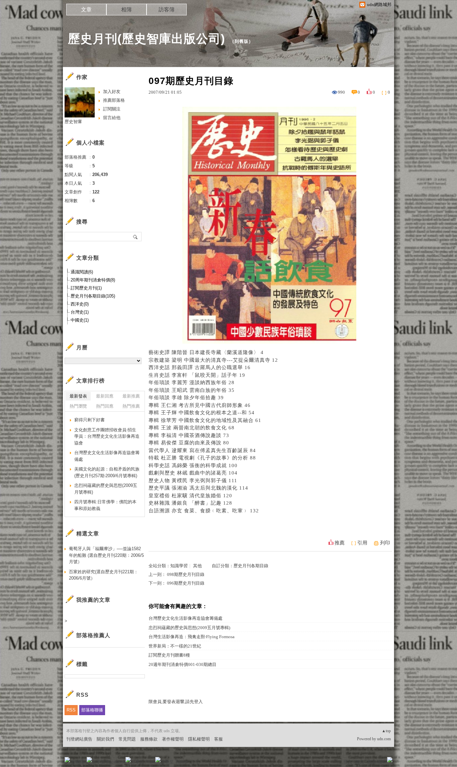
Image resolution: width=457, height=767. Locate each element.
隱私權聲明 (199, 739)
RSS (71, 709)
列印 (385, 542)
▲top (386, 731)
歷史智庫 (73, 121)
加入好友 (111, 91)
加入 (359, 761)
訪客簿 (167, 9)
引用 (362, 542)
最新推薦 (131, 396)
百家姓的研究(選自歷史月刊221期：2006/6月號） (103, 575)
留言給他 (111, 117)
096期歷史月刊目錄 (185, 583)
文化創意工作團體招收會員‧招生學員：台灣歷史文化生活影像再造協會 (107, 436)
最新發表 (78, 396)
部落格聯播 (92, 709)
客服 (218, 739)
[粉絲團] (67, 759)
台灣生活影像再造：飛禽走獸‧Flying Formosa (192, 636)
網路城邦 (376, 761)
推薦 (340, 542)
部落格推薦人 (93, 635)
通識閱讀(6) (82, 271)
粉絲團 (78, 761)
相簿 (126, 9)
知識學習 (179, 565)
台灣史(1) (80, 312)
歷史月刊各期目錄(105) (93, 296)
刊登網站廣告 (79, 739)
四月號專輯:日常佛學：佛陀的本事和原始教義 (105, 505)
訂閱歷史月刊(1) (86, 287)
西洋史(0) (80, 304)
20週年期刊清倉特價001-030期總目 (182, 664)
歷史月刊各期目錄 (251, 565)
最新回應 (104, 396)
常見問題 (127, 739)
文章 (86, 9)
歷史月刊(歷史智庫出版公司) (146, 39)
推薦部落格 (114, 100)
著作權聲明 (173, 739)
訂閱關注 (111, 108)
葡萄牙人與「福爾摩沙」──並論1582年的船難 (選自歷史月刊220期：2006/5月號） (106, 555)
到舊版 (242, 41)
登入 (347, 761)
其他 (197, 565)
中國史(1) (80, 320)
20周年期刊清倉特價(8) (93, 279)
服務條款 (149, 739)
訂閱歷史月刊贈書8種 (169, 655)
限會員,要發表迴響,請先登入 (176, 701)
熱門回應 (104, 406)
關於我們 (105, 739)
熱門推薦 (131, 406)
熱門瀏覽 (78, 406)
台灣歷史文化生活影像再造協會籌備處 (185, 618)
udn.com (384, 739)
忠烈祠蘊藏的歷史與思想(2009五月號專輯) (189, 627)
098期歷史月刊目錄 (185, 574)
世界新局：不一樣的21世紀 (175, 646)
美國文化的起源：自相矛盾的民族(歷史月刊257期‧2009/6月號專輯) (107, 472)
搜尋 (136, 236)
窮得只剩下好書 (89, 419)
